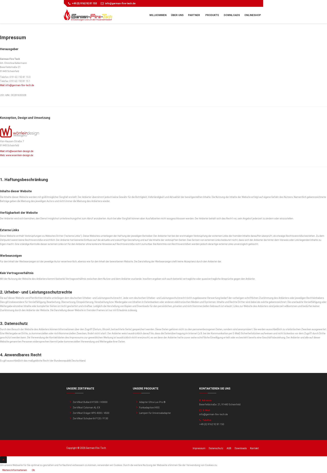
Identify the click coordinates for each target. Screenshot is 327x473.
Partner (194, 15)
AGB (229, 448)
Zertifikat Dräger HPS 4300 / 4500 (91, 413)
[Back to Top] (3, 459)
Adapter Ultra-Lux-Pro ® (152, 402)
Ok (33, 470)
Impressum (199, 448)
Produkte (212, 15)
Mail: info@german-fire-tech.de (17, 85)
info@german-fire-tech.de (120, 3)
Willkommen (158, 15)
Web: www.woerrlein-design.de (16, 155)
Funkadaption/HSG (149, 407)
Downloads (232, 15)
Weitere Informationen (14, 470)
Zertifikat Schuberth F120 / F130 (90, 418)
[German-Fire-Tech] (88, 15)
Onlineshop (252, 15)
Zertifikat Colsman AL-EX (86, 407)
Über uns (177, 15)
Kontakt (254, 448)
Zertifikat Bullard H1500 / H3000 (90, 402)
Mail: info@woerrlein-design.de (16, 151)
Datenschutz (216, 448)
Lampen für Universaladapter (155, 413)
